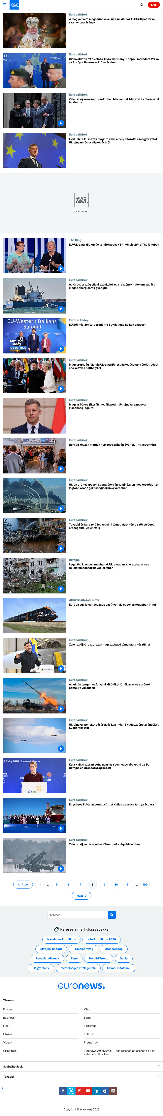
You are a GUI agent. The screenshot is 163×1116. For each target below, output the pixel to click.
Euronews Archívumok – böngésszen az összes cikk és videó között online (119, 1052)
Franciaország (83, 948)
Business (9, 1017)
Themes (8, 1000)
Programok (91, 1042)
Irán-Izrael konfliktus (61, 939)
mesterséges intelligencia (78, 968)
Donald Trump (98, 958)
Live (154, 4)
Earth (87, 1017)
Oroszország (114, 948)
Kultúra (88, 1034)
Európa (7, 1009)
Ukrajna (74, 559)
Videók (7, 1042)
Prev (25, 884)
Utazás (7, 1034)
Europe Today (78, 319)
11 (128, 884)
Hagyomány (41, 968)
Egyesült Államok (47, 958)
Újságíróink (10, 1050)
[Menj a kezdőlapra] (14, 5)
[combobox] (82, 915)
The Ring (75, 239)
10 (116, 884)
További (8, 1076)
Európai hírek (78, 14)
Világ (87, 1009)
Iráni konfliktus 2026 (101, 939)
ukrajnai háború (51, 948)
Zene (74, 958)
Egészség (90, 1025)
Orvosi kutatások (118, 968)
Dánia (124, 958)
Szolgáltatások (13, 1066)
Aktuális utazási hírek (84, 599)
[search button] (112, 915)
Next (80, 895)
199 (145, 884)
